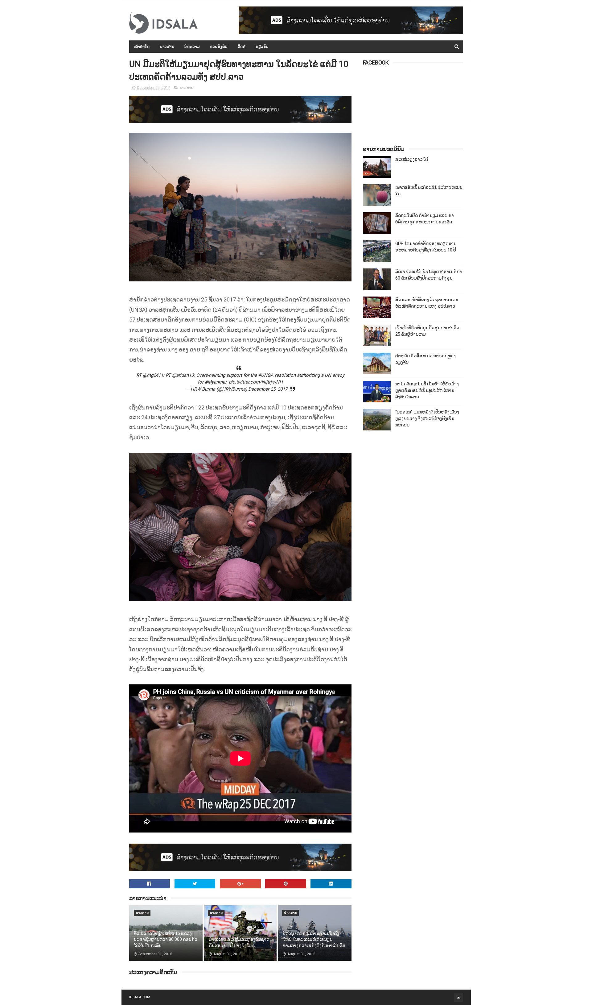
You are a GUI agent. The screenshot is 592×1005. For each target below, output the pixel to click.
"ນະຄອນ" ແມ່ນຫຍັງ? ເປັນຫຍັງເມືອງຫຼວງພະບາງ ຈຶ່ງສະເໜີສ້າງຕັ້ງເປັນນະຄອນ (427, 418)
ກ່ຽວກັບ (262, 46)
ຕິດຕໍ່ (242, 46)
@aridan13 (183, 375)
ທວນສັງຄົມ (219, 46)
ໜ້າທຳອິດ (142, 46)
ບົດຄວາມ (191, 46)
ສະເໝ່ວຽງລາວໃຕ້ (411, 159)
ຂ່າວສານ (167, 46)
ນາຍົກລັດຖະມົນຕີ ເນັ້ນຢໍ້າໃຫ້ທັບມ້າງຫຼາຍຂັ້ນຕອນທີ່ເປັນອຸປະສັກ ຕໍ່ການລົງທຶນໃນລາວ (427, 390)
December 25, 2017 (267, 389)
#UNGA (265, 375)
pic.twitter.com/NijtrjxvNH (256, 382)
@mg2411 (153, 375)
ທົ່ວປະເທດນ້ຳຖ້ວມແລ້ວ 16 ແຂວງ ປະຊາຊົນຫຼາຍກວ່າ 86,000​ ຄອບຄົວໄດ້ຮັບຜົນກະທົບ (165, 939)
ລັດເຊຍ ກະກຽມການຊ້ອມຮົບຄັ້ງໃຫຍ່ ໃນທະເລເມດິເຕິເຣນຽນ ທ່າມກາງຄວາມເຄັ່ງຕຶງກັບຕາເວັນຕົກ (314, 939)
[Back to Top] (458, 997)
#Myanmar (215, 382)
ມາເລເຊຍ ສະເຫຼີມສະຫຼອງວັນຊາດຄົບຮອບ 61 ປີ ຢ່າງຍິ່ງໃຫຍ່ (239, 942)
